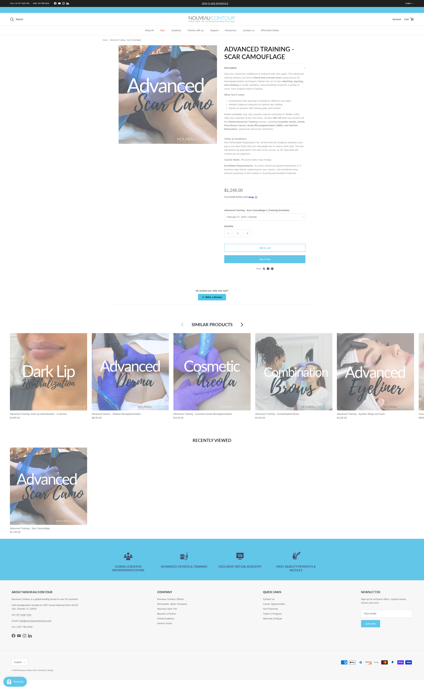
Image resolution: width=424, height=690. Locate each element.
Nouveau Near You (167, 608)
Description (230, 67)
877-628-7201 (24, 3)
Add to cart (265, 248)
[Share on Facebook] (268, 268)
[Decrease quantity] (228, 233)
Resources (230, 30)
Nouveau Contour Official (170, 599)
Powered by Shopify (45, 670)
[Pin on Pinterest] (272, 268)
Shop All (149, 30)
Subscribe (370, 623)
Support (214, 30)
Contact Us (269, 599)
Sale (162, 30)
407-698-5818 (43, 3)
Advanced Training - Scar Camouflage (125, 40)
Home (105, 40)
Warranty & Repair (272, 618)
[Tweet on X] (264, 268)
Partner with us (196, 30)
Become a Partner (166, 613)
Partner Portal (164, 623)
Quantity (228, 226)
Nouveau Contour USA (27, 670)
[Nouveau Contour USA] (212, 19)
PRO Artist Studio (270, 30)
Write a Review (215, 298)
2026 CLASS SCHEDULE (215, 3)
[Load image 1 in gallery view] (168, 94)
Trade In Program (272, 613)
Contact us (248, 30)
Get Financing (270, 608)
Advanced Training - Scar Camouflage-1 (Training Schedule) (256, 210)
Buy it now (265, 259)
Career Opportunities (274, 604)
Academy (176, 30)
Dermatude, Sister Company (172, 604)
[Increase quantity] (247, 233)
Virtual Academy (165, 618)
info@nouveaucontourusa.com (35, 621)
